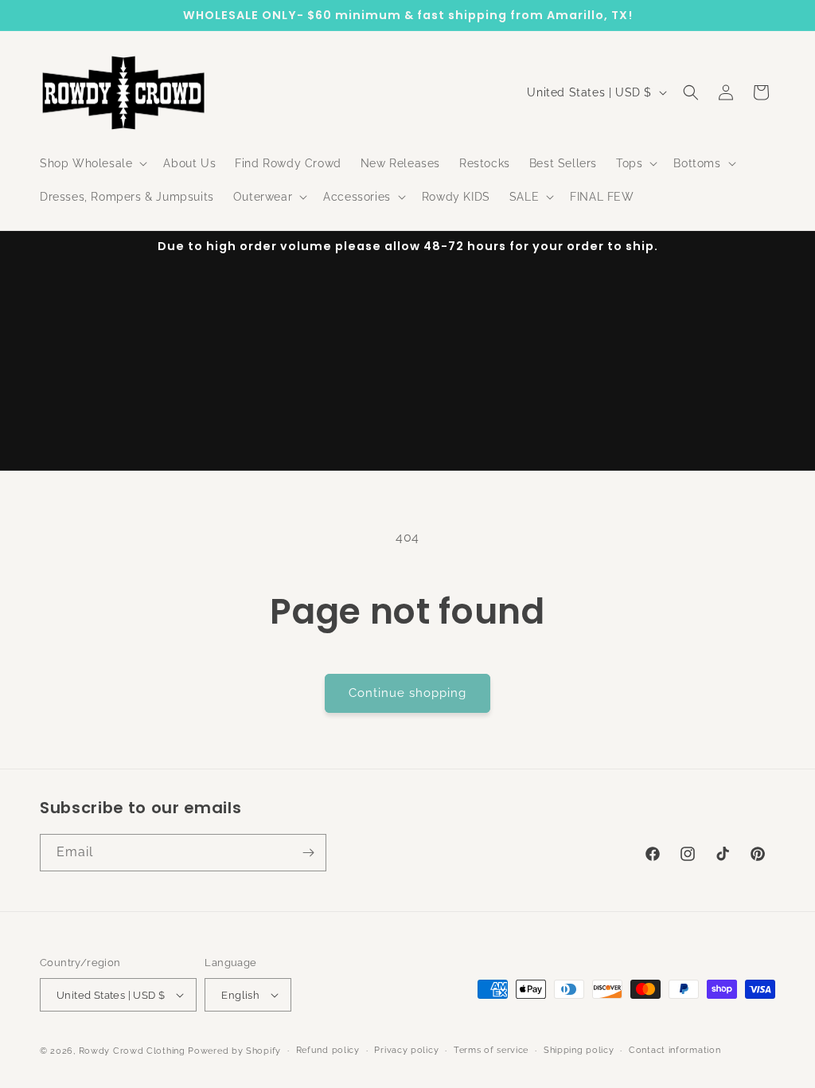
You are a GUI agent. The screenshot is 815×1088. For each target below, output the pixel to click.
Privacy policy (406, 1050)
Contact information (674, 1050)
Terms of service (491, 1050)
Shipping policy (579, 1050)
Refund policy (328, 1050)
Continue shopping (407, 693)
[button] (92, 163)
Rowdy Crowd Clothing (132, 1051)
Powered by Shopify (234, 1051)
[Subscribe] (308, 852)
